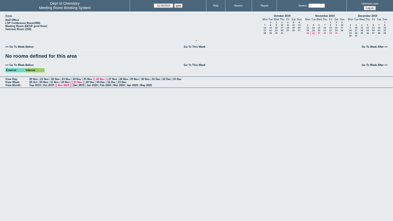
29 (270, 33)
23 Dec (122, 82)
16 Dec (111, 82)
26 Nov (100, 79)
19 (293, 28)
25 (288, 30)
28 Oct (33, 82)
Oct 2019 (48, 85)
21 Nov (44, 79)
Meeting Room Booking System (65, 8)
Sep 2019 (35, 85)
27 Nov (112, 79)
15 (270, 28)
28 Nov (123, 79)
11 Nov (54, 82)
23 (276, 30)
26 (293, 30)
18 (288, 28)
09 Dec (101, 82)
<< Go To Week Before (19, 46)
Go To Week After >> (375, 46)
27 (299, 30)
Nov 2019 (63, 85)
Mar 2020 (119, 85)
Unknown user (369, 3)
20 (299, 28)
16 (276, 28)
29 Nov (134, 79)
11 (288, 25)
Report (264, 5)
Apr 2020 (132, 85)
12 (293, 25)
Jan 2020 (92, 85)
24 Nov (77, 79)
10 (282, 25)
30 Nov (145, 79)
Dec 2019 (78, 85)
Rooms (238, 5)
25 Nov (88, 79)
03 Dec (177, 79)
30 (276, 33)
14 (265, 28)
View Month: (13, 85)
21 (265, 30)
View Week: (12, 82)
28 (265, 33)
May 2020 (146, 85)
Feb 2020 (105, 85)
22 (270, 30)
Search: (303, 5)
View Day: (11, 79)
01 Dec (156, 79)
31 (282, 33)
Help (215, 5)
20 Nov (33, 79)
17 (282, 28)
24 (282, 30)
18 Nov (65, 82)
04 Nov (44, 82)
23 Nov (66, 79)
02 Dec (167, 79)
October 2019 (282, 15)
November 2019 (325, 15)
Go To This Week (194, 46)
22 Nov (55, 79)
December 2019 (367, 15)
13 (299, 25)
